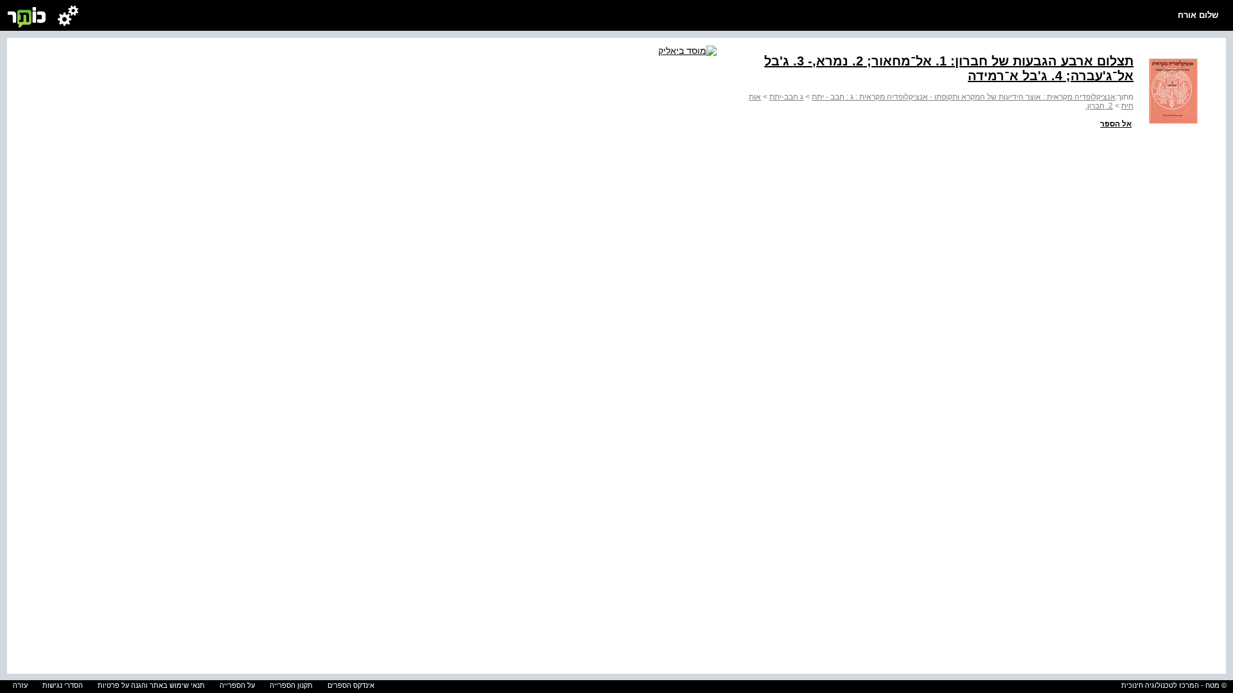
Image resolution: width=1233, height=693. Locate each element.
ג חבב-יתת (786, 96)
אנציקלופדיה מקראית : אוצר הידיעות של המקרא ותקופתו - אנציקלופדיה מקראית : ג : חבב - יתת (963, 96)
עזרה (20, 685)
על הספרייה (237, 685)
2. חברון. (1099, 105)
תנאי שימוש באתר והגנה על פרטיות (151, 685)
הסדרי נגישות (62, 685)
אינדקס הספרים (351, 685)
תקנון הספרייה (291, 685)
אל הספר (1116, 123)
